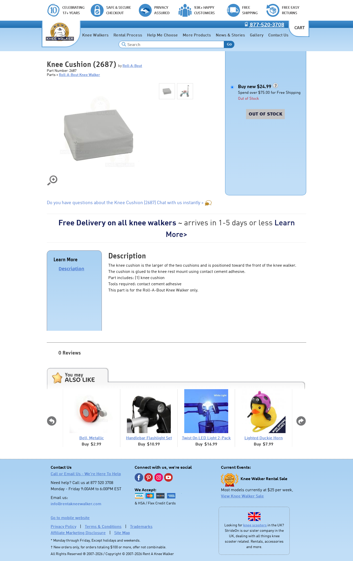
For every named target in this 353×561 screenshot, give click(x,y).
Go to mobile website (70, 517)
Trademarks (141, 526)
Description (71, 268)
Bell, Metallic (91, 437)
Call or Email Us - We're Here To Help (86, 473)
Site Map (122, 532)
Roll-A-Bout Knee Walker (79, 74)
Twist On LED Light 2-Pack (206, 437)
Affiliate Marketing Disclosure (78, 532)
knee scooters (255, 525)
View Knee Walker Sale (242, 495)
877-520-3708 (266, 24)
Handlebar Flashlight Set (149, 437)
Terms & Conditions (103, 526)
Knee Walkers (95, 34)
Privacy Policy (63, 526)
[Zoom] (98, 134)
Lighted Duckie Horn (263, 437)
